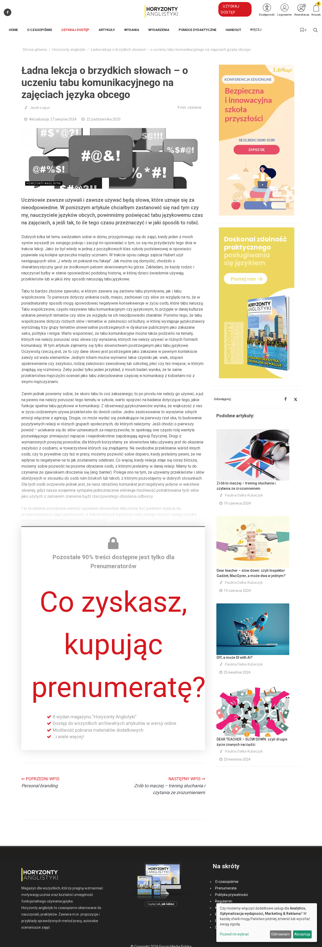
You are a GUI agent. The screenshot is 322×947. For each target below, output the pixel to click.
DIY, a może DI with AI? (235, 657)
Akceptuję (302, 934)
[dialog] (266, 922)
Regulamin (223, 901)
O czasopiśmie (226, 882)
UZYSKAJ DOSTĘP (230, 9)
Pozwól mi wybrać (234, 934)
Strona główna (35, 50)
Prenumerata (225, 888)
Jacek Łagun (40, 108)
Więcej (255, 29)
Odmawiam (280, 934)
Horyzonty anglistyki (68, 50)
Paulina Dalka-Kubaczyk (244, 495)
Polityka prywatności (231, 895)
